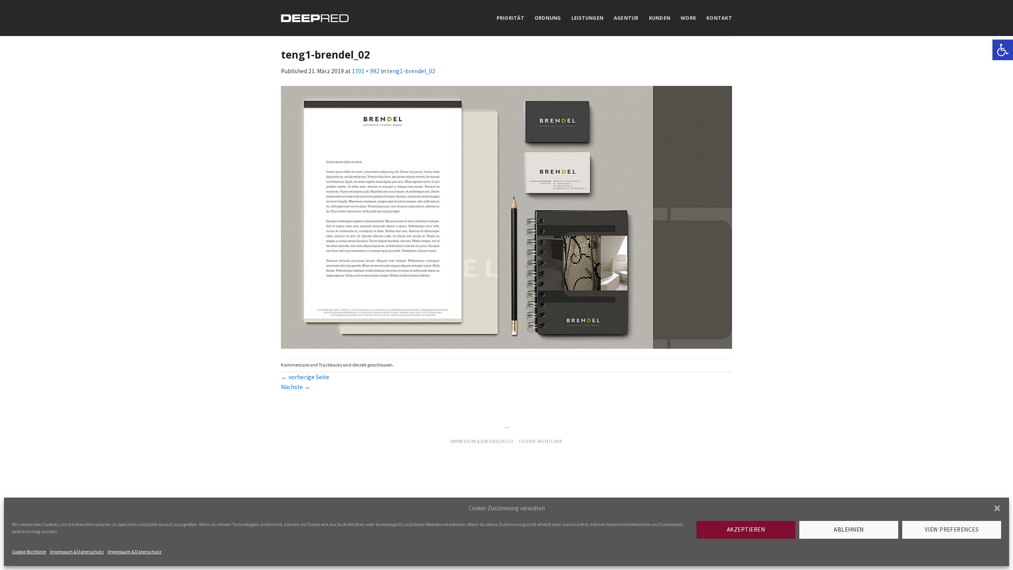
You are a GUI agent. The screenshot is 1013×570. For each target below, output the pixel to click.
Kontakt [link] (719, 18)
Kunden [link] (660, 18)
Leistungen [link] (587, 18)
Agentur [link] (626, 18)
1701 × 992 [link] (365, 71)
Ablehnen (849, 529)
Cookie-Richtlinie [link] (29, 552)
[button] (997, 508)
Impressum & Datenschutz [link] (77, 552)
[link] (1002, 50)
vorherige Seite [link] (305, 377)
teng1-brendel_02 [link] (411, 71)
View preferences (952, 529)
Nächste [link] (295, 387)
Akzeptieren (746, 529)
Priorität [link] (510, 18)
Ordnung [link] (548, 18)
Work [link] (688, 18)
